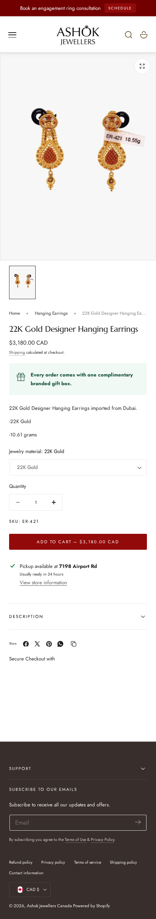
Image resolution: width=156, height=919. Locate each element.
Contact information (26, 873)
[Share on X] (37, 644)
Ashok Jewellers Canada (49, 906)
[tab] (22, 282)
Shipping (17, 352)
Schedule (120, 8)
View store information (43, 582)
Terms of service (87, 862)
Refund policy (21, 862)
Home (14, 313)
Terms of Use (76, 839)
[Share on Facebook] (26, 644)
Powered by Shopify (91, 906)
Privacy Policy (102, 839)
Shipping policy (123, 862)
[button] (12, 35)
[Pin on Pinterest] (49, 644)
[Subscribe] (138, 822)
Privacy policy (53, 862)
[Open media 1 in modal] (142, 66)
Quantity (17, 486)
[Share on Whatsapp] (60, 644)
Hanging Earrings (51, 313)
